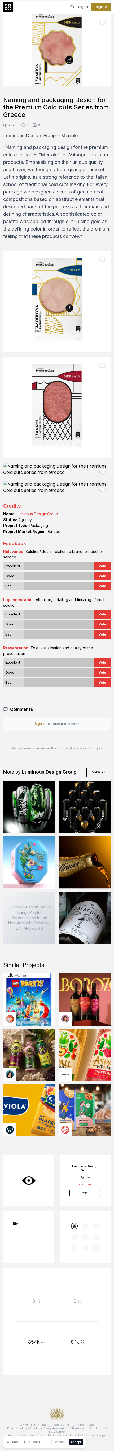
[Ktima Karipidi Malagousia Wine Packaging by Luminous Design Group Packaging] (85, 918)
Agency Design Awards (25, 1435)
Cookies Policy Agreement (49, 1428)
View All (98, 772)
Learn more (40, 1442)
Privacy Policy (17, 1428)
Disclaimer (57, 1432)
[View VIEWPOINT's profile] (9, 1129)
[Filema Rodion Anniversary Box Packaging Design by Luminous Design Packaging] (29, 862)
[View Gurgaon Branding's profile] (65, 1129)
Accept (76, 1442)
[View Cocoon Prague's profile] (65, 1074)
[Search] (72, 7)
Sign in (83, 7)
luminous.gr (85, 1184)
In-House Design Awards (62, 1435)
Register (101, 7)
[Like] (102, 22)
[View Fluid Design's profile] (9, 1019)
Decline (59, 1442)
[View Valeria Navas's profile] (65, 1019)
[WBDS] (74, 1226)
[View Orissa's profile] (9, 1074)
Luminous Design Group (37, 513)
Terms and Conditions (88, 1428)
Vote (102, 566)
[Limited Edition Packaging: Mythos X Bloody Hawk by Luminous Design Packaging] (29, 807)
